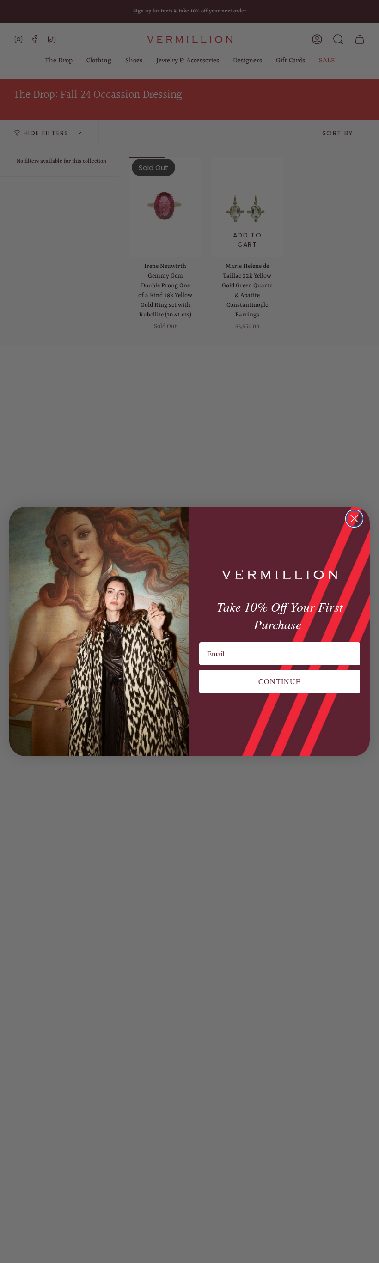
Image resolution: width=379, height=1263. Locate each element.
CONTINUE (279, 681)
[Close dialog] (354, 518)
